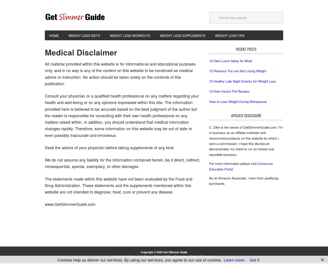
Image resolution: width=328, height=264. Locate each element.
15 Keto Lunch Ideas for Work (230, 60)
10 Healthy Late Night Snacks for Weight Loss (242, 81)
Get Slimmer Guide (75, 17)
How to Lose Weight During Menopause (238, 101)
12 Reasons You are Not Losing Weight (237, 70)
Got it (254, 260)
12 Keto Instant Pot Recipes (229, 91)
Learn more (234, 260)
